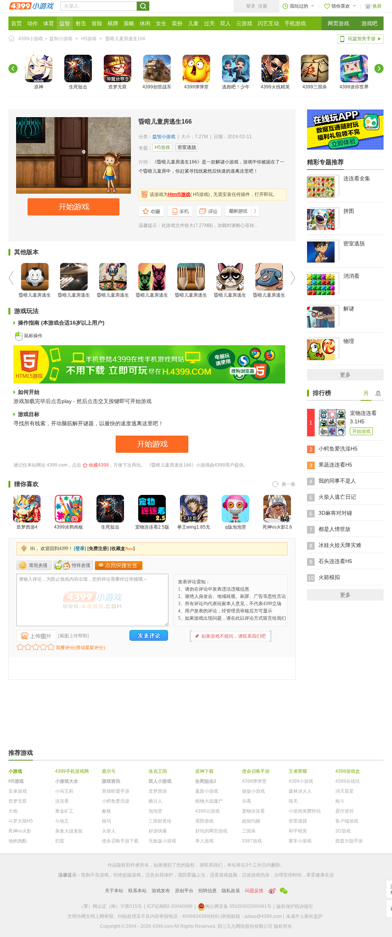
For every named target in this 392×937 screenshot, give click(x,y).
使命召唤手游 (256, 771)
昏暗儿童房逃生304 (152, 299)
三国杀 (249, 831)
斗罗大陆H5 (20, 821)
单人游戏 (204, 841)
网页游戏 (338, 23)
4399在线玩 (347, 781)
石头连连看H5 (335, 561)
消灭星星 (344, 791)
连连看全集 (356, 178)
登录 (250, 6)
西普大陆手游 (349, 841)
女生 (161, 23)
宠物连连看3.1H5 (363, 417)
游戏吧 (369, 23)
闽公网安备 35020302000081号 (238, 906)
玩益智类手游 (362, 38)
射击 (80, 23)
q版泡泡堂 (235, 527)
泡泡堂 (155, 811)
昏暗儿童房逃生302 (269, 299)
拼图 (348, 211)
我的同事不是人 (337, 481)
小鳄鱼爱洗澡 (115, 801)
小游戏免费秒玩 (305, 811)
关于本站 (114, 890)
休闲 (145, 23)
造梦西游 (158, 791)
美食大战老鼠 (69, 831)
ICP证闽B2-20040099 (170, 906)
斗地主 (62, 821)
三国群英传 (160, 821)
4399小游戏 (30, 38)
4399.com (57, 465)
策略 (129, 23)
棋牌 (113, 23)
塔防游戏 (204, 821)
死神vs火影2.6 (277, 527)
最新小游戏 (206, 791)
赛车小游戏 (300, 841)
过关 (209, 23)
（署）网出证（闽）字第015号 (110, 906)
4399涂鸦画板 (68, 527)
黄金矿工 (64, 811)
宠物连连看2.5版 (152, 527)
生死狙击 (78, 87)
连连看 (62, 801)
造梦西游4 (27, 527)
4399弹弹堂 (196, 87)
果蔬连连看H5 (335, 465)
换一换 (289, 484)
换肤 (377, 6)
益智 (64, 23)
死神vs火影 (19, 831)
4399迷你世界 (354, 87)
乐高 (246, 801)
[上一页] (13, 68)
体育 (48, 23)
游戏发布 (161, 890)
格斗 (340, 801)
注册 (262, 6)
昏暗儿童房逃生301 (230, 299)
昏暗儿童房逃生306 (74, 299)
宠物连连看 (253, 811)
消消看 (351, 276)
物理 (348, 341)
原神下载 (204, 771)
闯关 (293, 801)
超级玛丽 (251, 821)
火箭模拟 (329, 577)
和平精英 (298, 831)
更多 (345, 375)
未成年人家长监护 (304, 916)
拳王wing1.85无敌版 (193, 531)
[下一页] (379, 68)
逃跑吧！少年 (236, 87)
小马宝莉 (64, 791)
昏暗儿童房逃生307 (35, 299)
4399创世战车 (157, 87)
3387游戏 (252, 841)
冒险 (96, 23)
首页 (16, 23)
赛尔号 (109, 771)
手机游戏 (295, 23)
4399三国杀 (314, 87)
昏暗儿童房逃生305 (113, 299)
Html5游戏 (179, 194)
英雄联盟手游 (115, 791)
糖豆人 (155, 801)
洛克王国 (158, 771)
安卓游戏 (17, 791)
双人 (225, 23)
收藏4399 (99, 465)
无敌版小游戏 (162, 841)
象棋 (106, 811)
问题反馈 (254, 890)
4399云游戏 (207, 811)
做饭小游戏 (253, 791)
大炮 (13, 811)
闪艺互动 (268, 23)
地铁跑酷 (17, 841)
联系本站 (137, 890)
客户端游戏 (346, 821)
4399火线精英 (275, 87)
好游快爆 (158, 831)
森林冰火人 (300, 791)
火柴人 (109, 831)
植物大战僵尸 (209, 801)
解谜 (348, 308)
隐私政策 (231, 890)
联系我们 (213, 865)
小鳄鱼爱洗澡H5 (338, 449)
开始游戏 (361, 431)
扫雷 (59, 841)
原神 (38, 87)
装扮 (177, 23)
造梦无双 (117, 87)
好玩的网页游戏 (211, 831)
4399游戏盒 (347, 771)
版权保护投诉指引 (294, 906)
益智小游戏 (60, 38)
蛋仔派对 (344, 811)
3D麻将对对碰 (335, 513)
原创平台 (184, 890)
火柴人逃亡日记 (337, 497)
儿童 (193, 23)
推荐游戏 (20, 752)
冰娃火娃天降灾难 (339, 545)
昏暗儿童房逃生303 (191, 299)
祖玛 (106, 821)
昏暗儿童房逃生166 (125, 38)
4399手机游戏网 (72, 771)
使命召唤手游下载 (120, 841)
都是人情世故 (334, 529)
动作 (32, 23)
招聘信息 (207, 890)
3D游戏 (343, 831)
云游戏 (244, 23)
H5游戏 (88, 38)
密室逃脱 (187, 147)
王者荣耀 (298, 771)
